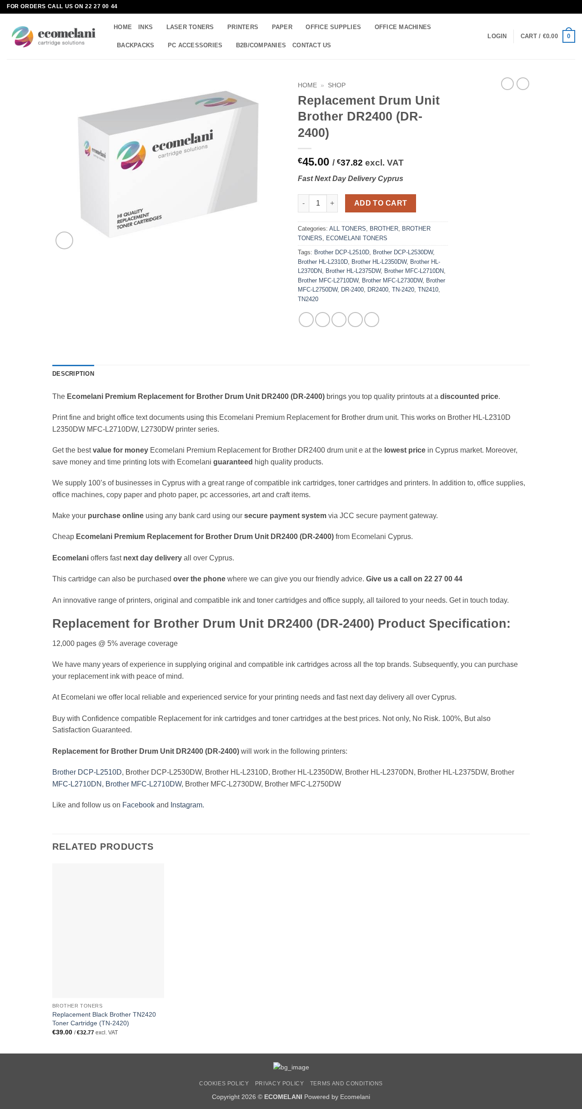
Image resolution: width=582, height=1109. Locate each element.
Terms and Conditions (346, 1083)
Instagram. (187, 805)
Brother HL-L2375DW (353, 270)
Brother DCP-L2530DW (403, 252)
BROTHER (384, 228)
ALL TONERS (347, 228)
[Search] (341, 45)
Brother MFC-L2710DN (414, 270)
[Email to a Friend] (338, 319)
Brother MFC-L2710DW (328, 280)
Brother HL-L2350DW (378, 261)
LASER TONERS (190, 27)
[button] (497, 36)
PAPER (282, 27)
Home (307, 85)
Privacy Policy (279, 1083)
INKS (145, 27)
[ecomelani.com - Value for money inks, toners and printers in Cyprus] (53, 36)
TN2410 (428, 289)
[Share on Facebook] (306, 319)
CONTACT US (311, 45)
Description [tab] (73, 373)
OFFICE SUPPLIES (333, 27)
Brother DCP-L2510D (341, 252)
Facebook (138, 805)
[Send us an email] (570, 7)
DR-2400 (352, 289)
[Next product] (507, 83)
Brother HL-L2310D (323, 261)
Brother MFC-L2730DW (392, 280)
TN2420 (308, 299)
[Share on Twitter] (322, 319)
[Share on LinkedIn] (371, 319)
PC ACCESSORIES (195, 45)
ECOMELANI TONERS (356, 238)
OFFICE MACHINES (403, 27)
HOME (123, 27)
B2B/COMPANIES (261, 45)
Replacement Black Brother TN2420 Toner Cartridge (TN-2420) (104, 1019)
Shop (337, 85)
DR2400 (377, 289)
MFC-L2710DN (77, 784)
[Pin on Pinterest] (355, 319)
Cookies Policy (224, 1083)
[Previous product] (523, 83)
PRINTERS (242, 27)
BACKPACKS (135, 45)
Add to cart (380, 203)
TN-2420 (403, 289)
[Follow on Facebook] (562, 7)
